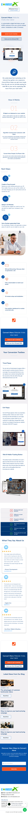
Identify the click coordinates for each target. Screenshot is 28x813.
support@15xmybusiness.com (13, 793)
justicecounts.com (8, 631)
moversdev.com (7, 571)
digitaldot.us (7, 604)
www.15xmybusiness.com (14, 796)
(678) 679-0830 (10, 794)
